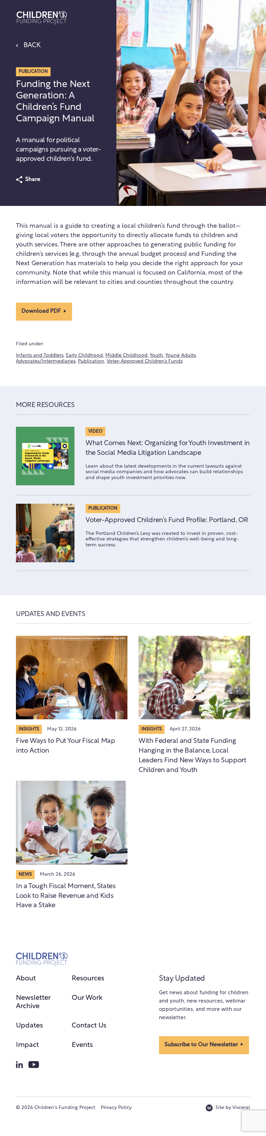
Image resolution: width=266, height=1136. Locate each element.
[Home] (42, 959)
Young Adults (180, 355)
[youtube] (33, 1064)
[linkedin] (19, 1064)
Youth (156, 355)
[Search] (245, 18)
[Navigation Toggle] (229, 18)
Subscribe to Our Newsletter (201, 1045)
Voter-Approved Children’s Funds (145, 361)
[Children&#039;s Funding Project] (42, 18)
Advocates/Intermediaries (46, 361)
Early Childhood (84, 355)
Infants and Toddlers (39, 355)
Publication (91, 361)
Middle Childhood (126, 355)
